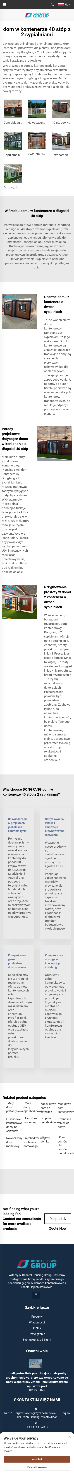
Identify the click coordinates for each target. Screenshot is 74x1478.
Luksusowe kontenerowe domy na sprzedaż (13, 1125)
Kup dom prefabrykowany (47, 1120)
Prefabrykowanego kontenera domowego (30, 1142)
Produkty (37, 1316)
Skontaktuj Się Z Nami (37, 1339)
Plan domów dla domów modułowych (64, 1145)
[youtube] (36, 1295)
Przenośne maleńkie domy (64, 1123)
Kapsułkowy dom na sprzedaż (47, 1108)
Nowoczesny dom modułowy (13, 1142)
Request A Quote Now (57, 1220)
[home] (37, 15)
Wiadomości (37, 1322)
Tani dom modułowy (30, 1120)
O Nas (37, 1328)
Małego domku (45, 1139)
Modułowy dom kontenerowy (64, 1108)
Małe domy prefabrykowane (30, 1107)
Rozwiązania (37, 1334)
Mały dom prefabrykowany (13, 1107)
